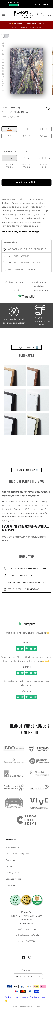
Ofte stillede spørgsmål (18, 853)
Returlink (10, 885)
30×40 (43, 129)
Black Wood (9, 165)
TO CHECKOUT (41, 4)
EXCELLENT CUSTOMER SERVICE (24, 263)
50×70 (26, 136)
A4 (26, 129)
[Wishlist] (43, 14)
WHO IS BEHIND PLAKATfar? (22, 269)
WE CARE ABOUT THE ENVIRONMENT (26, 249)
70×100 (43, 136)
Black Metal (44, 165)
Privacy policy (13, 872)
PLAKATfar (22, 1006)
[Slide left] (20, 102)
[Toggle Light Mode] (8, 37)
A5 (9, 129)
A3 (9, 136)
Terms (9, 866)
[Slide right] (33, 102)
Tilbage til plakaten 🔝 (26, 347)
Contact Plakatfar (14, 879)
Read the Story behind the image (20, 232)
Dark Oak (43, 158)
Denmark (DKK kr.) (25, 976)
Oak (26, 158)
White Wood (26, 165)
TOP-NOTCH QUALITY (18, 256)
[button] (3, 14)
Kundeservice (12, 847)
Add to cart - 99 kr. (26, 182)
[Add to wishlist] (48, 108)
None (9, 158)
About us (10, 860)
